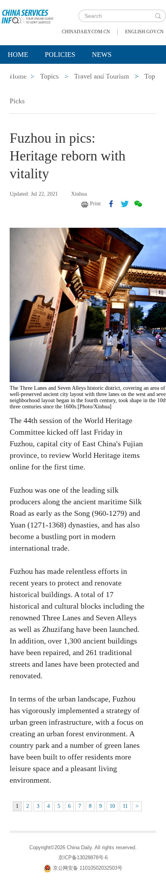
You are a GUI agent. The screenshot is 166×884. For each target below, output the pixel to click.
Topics (68, 74)
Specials (24, 74)
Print (95, 203)
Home (18, 54)
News (102, 54)
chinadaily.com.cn (86, 31)
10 (112, 806)
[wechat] (138, 204)
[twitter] (125, 204)
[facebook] (111, 204)
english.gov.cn (144, 31)
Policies (60, 54)
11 (125, 806)
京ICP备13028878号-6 (83, 857)
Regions (112, 74)
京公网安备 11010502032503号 (87, 868)
